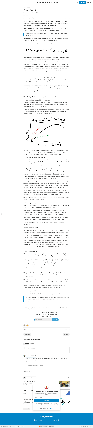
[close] (59, 386)
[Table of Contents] (1, 214)
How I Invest (26, 7)
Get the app (51, 426)
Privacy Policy (56, 404)
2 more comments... (27, 371)
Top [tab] (25, 377)
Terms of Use (52, 403)
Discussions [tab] (33, 377)
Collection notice (21, 426)
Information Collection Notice (46, 404)
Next (65, 334)
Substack (80, 426)
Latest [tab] (28, 377)
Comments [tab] (26, 343)
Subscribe (82, 2)
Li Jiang (27, 355)
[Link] (22, 100)
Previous (28, 334)
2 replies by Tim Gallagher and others (35, 365)
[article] (46, 384)
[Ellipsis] (69, 355)
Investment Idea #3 (27, 383)
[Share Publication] (77, 2)
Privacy (13, 426)
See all (26, 408)
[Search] (74, 2)
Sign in (89, 2)
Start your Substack (44, 426)
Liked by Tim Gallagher (31, 356)
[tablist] (28, 343)
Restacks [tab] (32, 343)
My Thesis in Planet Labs (30, 381)
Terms (16, 426)
